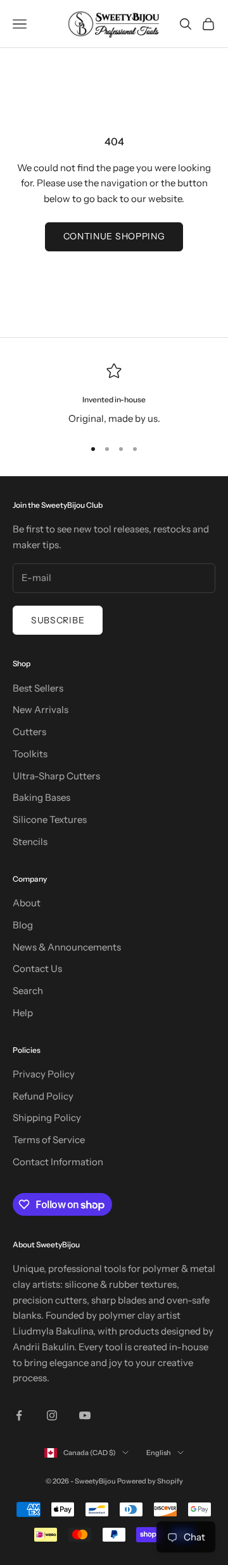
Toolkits (30, 754)
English (158, 1452)
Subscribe (57, 620)
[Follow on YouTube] (85, 1415)
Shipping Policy (47, 1118)
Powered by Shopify (150, 1481)
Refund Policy (43, 1096)
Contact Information (58, 1162)
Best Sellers (38, 688)
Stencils (30, 842)
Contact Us (37, 968)
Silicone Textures (50, 819)
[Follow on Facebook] (19, 1415)
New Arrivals (40, 710)
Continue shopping (114, 236)
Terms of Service (49, 1140)
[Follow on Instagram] (52, 1415)
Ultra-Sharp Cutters (56, 776)
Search (28, 991)
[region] (114, 395)
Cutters (29, 732)
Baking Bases (41, 797)
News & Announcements (67, 947)
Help (23, 1013)
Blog (23, 925)
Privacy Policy (44, 1074)
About (27, 903)
